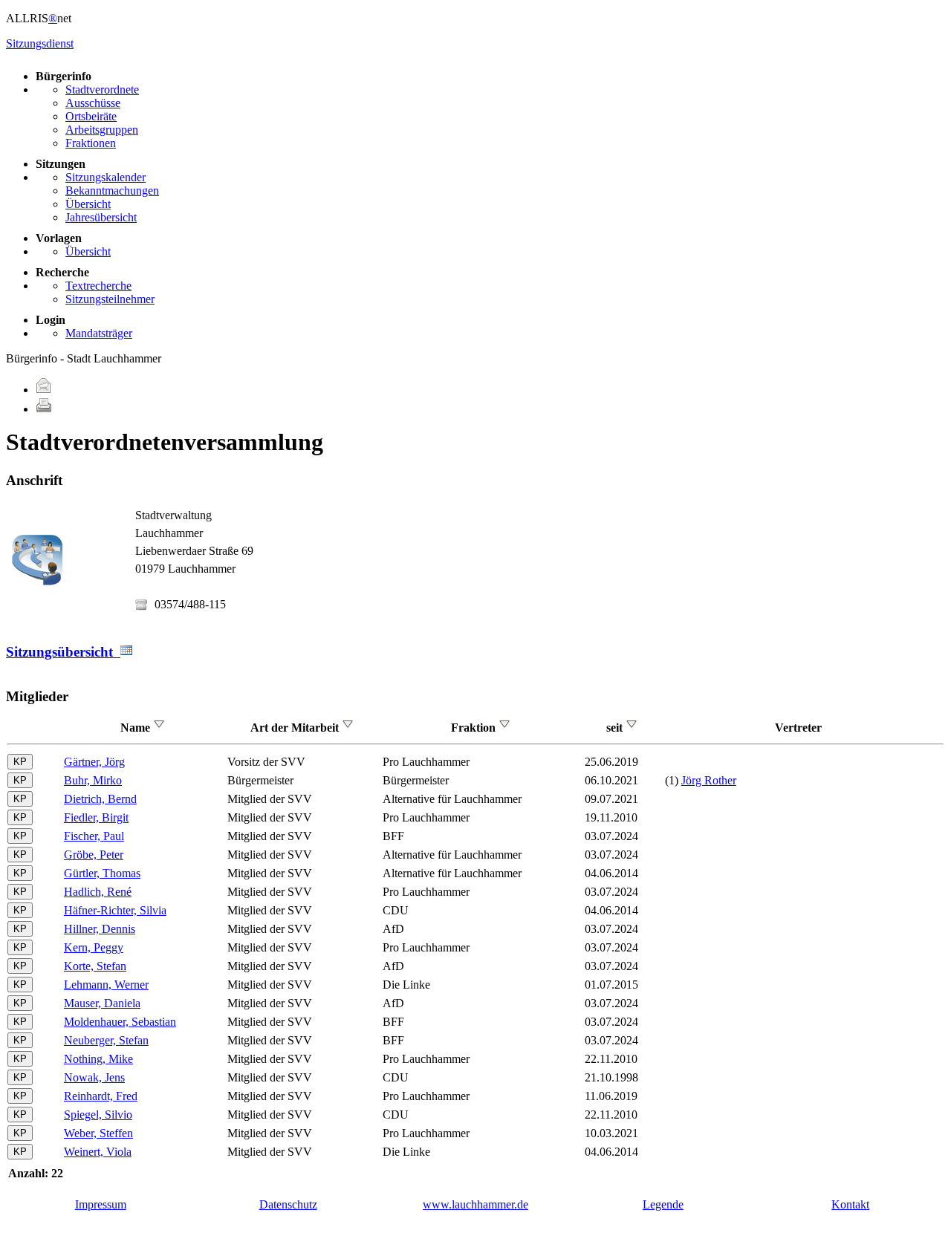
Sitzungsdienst (40, 43)
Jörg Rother (708, 780)
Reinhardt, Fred (100, 1096)
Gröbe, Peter (93, 854)
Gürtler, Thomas (102, 873)
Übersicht (88, 204)
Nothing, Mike (98, 1059)
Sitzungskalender (105, 177)
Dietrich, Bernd (100, 799)
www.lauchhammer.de (475, 1204)
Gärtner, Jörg (94, 761)
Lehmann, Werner (106, 984)
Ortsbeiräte (91, 116)
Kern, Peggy (93, 947)
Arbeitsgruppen (101, 129)
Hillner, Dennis (99, 929)
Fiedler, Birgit (96, 817)
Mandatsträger (98, 333)
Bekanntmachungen (112, 190)
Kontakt (850, 1204)
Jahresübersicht (101, 217)
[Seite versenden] (44, 389)
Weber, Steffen (98, 1133)
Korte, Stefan (95, 966)
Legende (663, 1204)
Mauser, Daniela (102, 1003)
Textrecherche (98, 285)
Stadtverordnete (102, 89)
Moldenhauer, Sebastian (120, 1021)
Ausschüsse (92, 103)
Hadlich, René (98, 891)
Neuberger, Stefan (106, 1040)
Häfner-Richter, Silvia (115, 910)
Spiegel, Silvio (98, 1114)
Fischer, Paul (94, 836)
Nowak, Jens (94, 1077)
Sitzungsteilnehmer (110, 299)
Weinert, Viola (98, 1151)
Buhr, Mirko (93, 780)
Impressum (100, 1204)
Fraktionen (90, 143)
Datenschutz (288, 1204)
